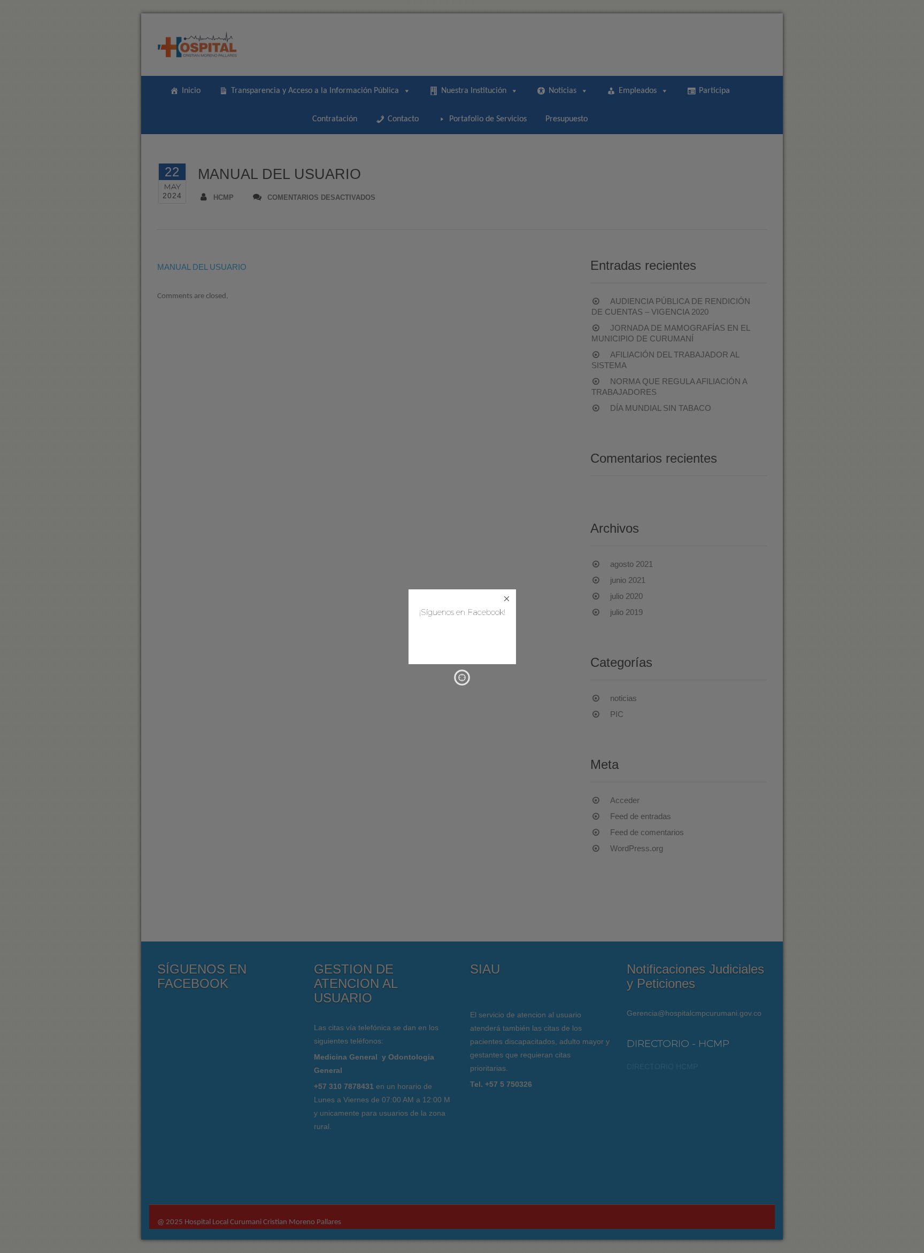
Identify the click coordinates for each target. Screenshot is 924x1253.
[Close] (506, 598)
